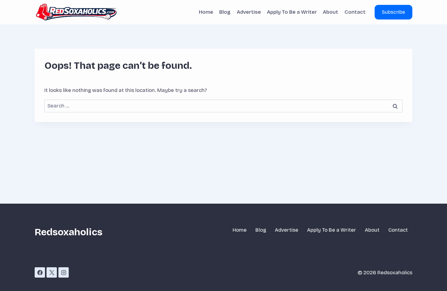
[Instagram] (63, 272)
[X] (52, 272)
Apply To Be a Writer (292, 12)
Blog (224, 12)
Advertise (249, 12)
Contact (355, 12)
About (330, 12)
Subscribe (393, 12)
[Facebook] (40, 272)
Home (206, 12)
